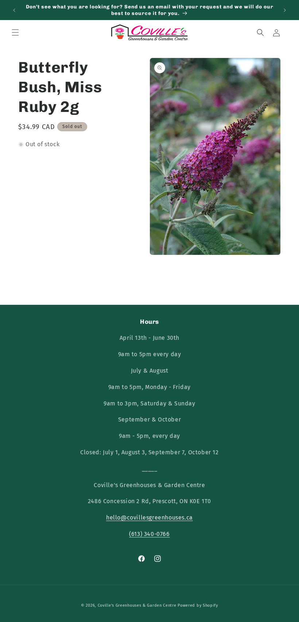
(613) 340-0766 (149, 533)
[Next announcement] (285, 10)
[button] (15, 32)
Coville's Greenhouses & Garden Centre (137, 605)
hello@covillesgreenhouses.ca (149, 517)
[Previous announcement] (14, 10)
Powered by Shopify (198, 605)
